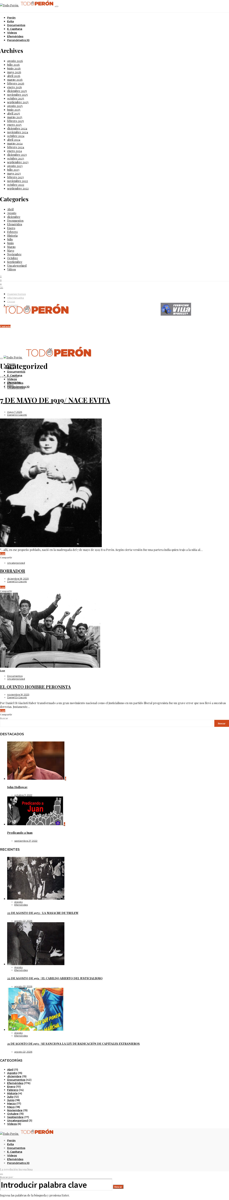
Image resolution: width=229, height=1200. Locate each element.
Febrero (12, 232)
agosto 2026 (15, 61)
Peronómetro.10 (18, 40)
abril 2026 (13, 76)
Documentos (16, 25)
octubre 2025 (15, 98)
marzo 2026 (15, 79)
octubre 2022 (15, 184)
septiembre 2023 (17, 162)
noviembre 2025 (17, 94)
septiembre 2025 (17, 102)
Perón (11, 17)
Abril (10, 209)
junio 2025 (13, 109)
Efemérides (15, 36)
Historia (12, 235)
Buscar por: (6, 1177)
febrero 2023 (15, 177)
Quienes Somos (16, 294)
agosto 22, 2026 (23, 920)
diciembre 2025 (17, 91)
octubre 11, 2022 (23, 795)
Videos (12, 32)
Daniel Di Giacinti (17, 414)
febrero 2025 (15, 121)
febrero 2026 (15, 83)
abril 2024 (13, 139)
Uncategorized (17, 265)
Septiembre (14, 262)
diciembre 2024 (17, 128)
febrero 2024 (15, 147)
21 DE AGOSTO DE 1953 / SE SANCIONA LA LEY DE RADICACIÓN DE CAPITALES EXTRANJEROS (73, 1043)
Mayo (10, 250)
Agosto (11, 213)
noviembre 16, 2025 (18, 694)
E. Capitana (14, 29)
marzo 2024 (15, 143)
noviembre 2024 (17, 132)
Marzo (11, 247)
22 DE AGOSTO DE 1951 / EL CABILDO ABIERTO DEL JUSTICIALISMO (55, 978)
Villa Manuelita (15, 297)
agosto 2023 (15, 166)
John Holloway (17, 787)
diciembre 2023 (17, 154)
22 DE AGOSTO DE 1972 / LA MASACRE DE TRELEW (42, 913)
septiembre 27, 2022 (25, 840)
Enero (11, 228)
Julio (10, 239)
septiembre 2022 (18, 188)
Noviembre (14, 254)
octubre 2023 (15, 158)
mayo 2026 (14, 72)
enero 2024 (14, 151)
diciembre (13, 217)
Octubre (12, 258)
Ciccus (11, 301)
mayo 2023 (14, 173)
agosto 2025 (15, 106)
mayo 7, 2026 (14, 411)
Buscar (4, 718)
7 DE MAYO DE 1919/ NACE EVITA (55, 400)
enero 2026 (14, 87)
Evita (10, 21)
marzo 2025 (14, 117)
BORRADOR (12, 571)
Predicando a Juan (20, 833)
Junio (10, 243)
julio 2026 (13, 64)
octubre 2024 (15, 136)
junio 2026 (14, 68)
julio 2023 (13, 169)
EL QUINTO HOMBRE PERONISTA (35, 686)
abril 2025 (13, 113)
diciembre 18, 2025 (18, 578)
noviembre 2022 (17, 181)
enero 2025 (14, 124)
